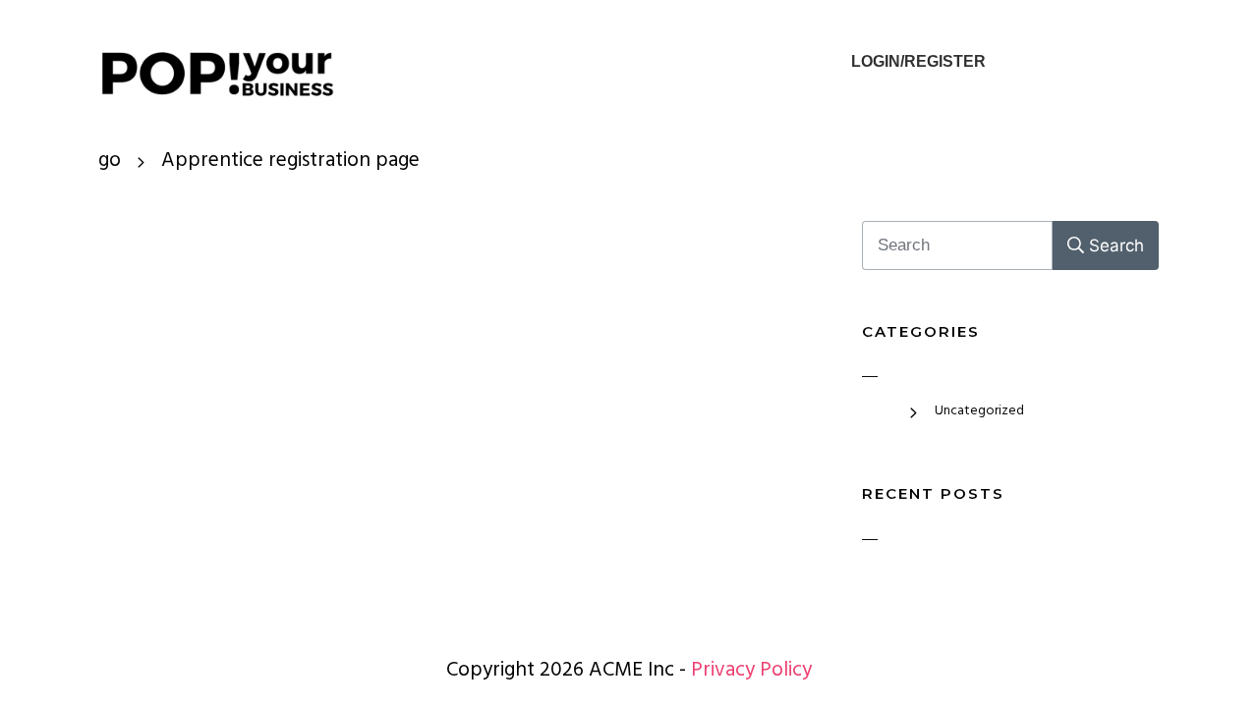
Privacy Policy (751, 672)
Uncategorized (979, 412)
